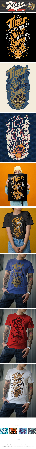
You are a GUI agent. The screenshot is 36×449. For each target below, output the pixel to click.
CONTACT (24, 12)
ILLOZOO (17, 12)
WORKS (11, 12)
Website (18, 419)
